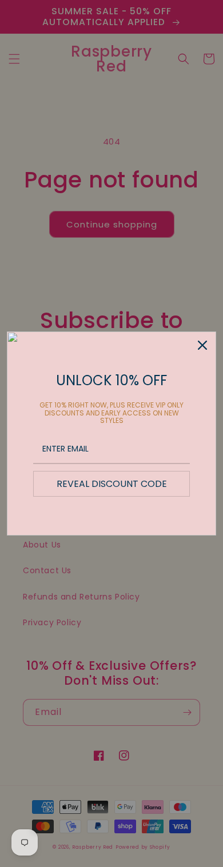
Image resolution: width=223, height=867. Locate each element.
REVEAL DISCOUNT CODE (112, 483)
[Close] (202, 345)
